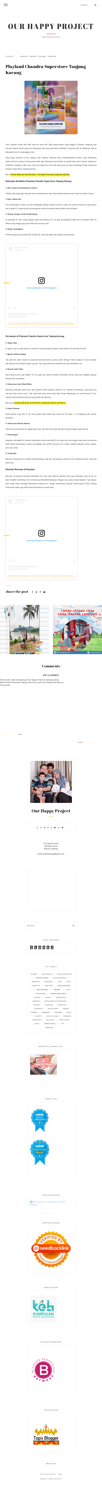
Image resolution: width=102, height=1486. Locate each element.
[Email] (44, 592)
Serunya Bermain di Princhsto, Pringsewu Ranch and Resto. (40, 403)
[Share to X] (37, 592)
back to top (51, 1464)
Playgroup (40, 1009)
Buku (61, 982)
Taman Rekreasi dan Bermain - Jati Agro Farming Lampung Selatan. (40, 174)
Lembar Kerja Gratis (60, 994)
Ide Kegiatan (42, 994)
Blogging (50, 982)
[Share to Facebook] (33, 592)
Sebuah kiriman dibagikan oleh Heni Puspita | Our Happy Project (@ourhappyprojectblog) (46, 323)
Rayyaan (59, 1012)
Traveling (52, 56)
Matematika (62, 997)
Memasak (37, 1001)
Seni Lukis (51, 1020)
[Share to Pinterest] (41, 592)
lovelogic (57, 1479)
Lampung (24, 56)
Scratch (39, 1016)
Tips (64, 1024)
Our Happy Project (51, 26)
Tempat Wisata (51, 1024)
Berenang (37, 982)
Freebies (59, 990)
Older (20, 734)
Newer (80, 742)
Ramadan (47, 1012)
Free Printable (44, 990)
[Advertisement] (50, 891)
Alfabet (35, 974)
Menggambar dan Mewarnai (56, 1001)
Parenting (63, 1005)
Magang (49, 997)
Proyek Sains (54, 1009)
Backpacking (48, 974)
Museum (38, 1005)
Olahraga (50, 1005)
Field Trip (50, 986)
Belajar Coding (43, 978)
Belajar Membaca (61, 978)
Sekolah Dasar (53, 1016)
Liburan (32, 56)
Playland (42, 56)
